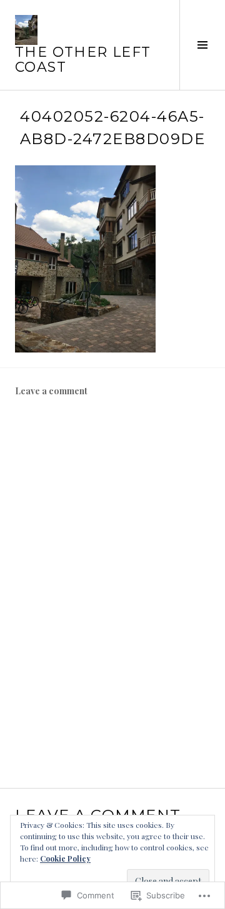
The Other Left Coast (83, 59)
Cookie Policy (65, 858)
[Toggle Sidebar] (202, 45)
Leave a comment (51, 391)
